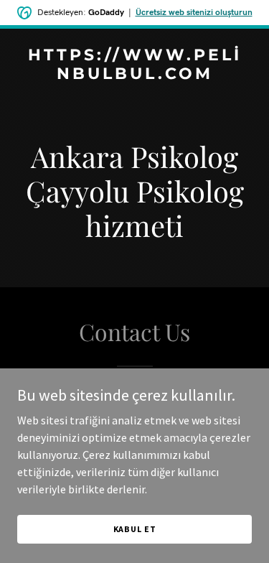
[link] (134, 75)
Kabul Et (134, 529)
